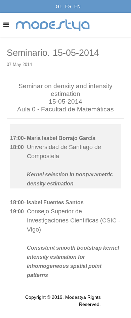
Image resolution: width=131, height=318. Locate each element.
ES (68, 6)
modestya (53, 25)
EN (77, 6)
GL (59, 6)
